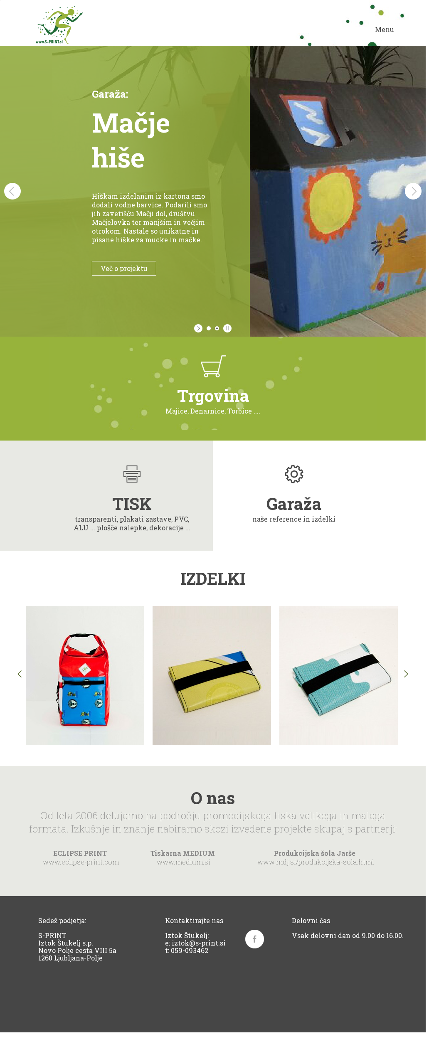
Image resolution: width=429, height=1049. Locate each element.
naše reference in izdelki (293, 507)
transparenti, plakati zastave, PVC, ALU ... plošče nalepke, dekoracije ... (132, 512)
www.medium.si (183, 861)
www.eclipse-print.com (81, 861)
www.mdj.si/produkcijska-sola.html (315, 861)
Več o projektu (87, 268)
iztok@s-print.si (199, 942)
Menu (384, 29)
